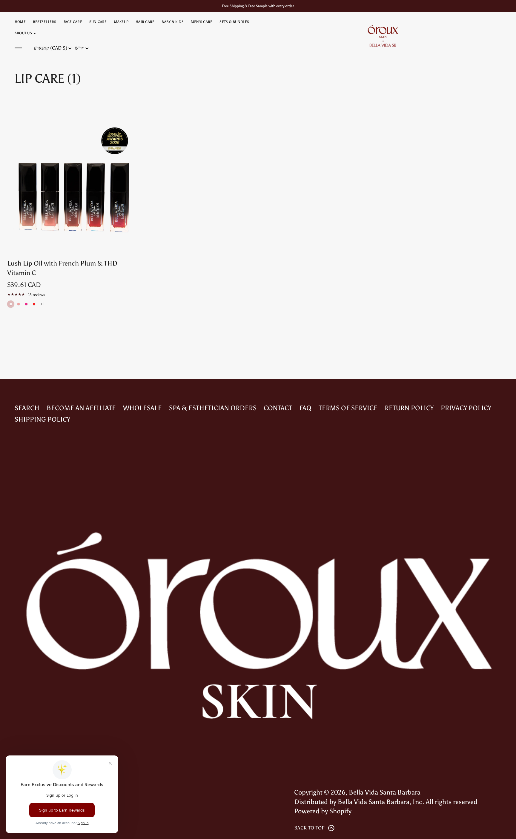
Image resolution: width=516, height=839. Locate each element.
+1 (42, 304)
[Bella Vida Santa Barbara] (383, 36)
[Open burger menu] (18, 48)
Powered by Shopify (322, 811)
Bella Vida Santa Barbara (384, 792)
